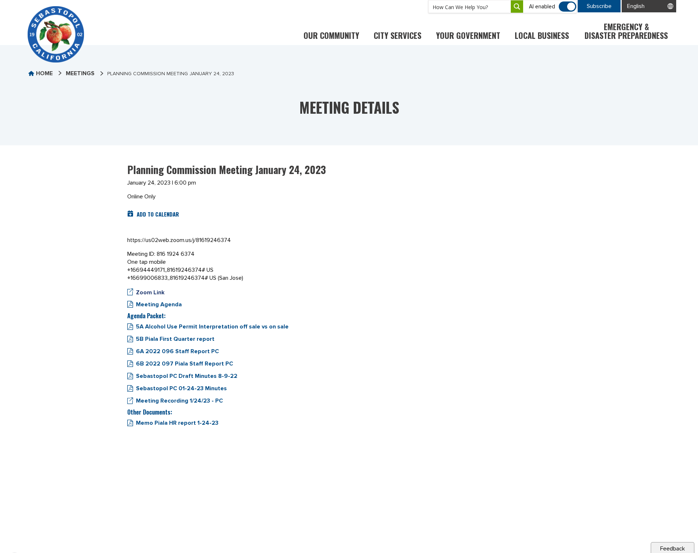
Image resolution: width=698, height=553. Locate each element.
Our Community (331, 35)
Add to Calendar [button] (158, 214)
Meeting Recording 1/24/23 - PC (179, 400)
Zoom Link (150, 292)
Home (44, 73)
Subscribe (599, 6)
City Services (397, 35)
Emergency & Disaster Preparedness (626, 31)
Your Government (468, 35)
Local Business (542, 35)
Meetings (80, 73)
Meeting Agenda (159, 304)
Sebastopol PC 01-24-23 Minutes (181, 388)
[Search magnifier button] (517, 6)
